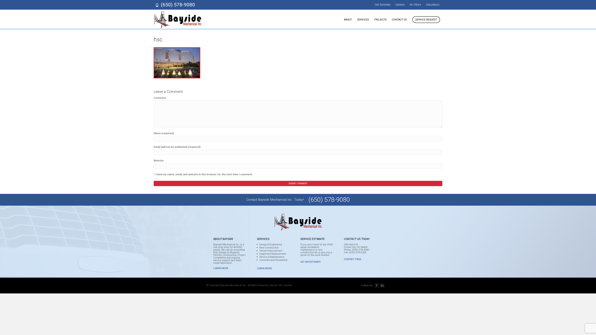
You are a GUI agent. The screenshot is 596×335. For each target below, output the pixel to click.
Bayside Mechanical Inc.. (233, 285)
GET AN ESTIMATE (310, 262)
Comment (160, 97)
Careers (400, 4)
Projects (380, 19)
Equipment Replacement (272, 253)
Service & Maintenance (271, 256)
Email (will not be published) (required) (177, 146)
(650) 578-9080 (178, 5)
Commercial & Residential (273, 260)
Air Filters (415, 4)
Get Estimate (383, 4)
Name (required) (164, 133)
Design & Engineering (270, 244)
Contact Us (399, 19)
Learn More (220, 268)
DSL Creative (285, 285)
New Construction (269, 247)
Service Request (426, 19)
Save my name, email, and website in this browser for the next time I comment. (204, 174)
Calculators (432, 4)
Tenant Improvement (270, 250)
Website (159, 160)
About (348, 19)
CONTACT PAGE (352, 259)
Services (363, 19)
